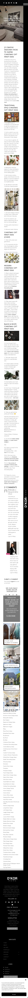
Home (5, 942)
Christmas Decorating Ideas (10, 744)
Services (6, 952)
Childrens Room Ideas (8, 742)
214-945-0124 (13, 915)
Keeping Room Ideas (8, 797)
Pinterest (7, 973)
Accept (14, 994)
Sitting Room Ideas (8, 848)
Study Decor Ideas (8, 850)
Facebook (7, 969)
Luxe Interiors (6, 814)
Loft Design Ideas (7, 810)
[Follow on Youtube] (16, 3)
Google (6, 967)
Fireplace (5, 768)
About (5, 945)
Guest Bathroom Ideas (9, 781)
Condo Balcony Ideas (8, 746)
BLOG (5, 959)
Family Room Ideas (8, 766)
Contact (6, 956)
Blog (4, 729)
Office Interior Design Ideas (10, 839)
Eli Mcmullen (11, 490)
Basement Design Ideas (9, 722)
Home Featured (7, 790)
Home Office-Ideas (8, 795)
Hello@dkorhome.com (13, 913)
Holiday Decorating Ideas (9, 786)
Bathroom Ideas (7, 724)
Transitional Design (8, 856)
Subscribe (12, 928)
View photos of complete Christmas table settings (10, 464)
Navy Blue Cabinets (8, 834)
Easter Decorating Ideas (9, 759)
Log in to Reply (12, 536)
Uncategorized (7, 859)
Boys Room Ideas (7, 731)
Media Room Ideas (8, 823)
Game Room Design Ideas (9, 775)
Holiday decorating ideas (10, 94)
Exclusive (5, 764)
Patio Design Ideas (8, 841)
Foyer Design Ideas (8, 772)
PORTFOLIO (6, 949)
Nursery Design (7, 836)
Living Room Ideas (8, 808)
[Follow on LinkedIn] (6, 3)
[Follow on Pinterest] (11, 3)
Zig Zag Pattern (7, 867)
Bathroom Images (7, 726)
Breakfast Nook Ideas (8, 733)
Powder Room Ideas (8, 845)
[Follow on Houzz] (14, 3)
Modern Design (7, 825)
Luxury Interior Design (8, 816)
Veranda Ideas (7, 861)
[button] (25, 980)
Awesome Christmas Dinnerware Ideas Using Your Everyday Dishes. (11, 458)
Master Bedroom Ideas (9, 821)
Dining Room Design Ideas (9, 757)
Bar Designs (6, 720)
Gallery (6, 947)
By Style (5, 740)
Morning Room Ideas (8, 830)
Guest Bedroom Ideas (8, 784)
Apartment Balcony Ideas (9, 713)
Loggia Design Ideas (8, 812)
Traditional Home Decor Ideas (10, 854)
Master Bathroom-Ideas (9, 819)
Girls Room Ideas (7, 779)
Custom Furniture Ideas (9, 752)
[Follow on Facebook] (4, 3)
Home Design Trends (8, 788)
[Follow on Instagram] (9, 3)
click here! (15, 397)
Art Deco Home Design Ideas (10, 715)
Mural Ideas (6, 832)
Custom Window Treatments (10, 755)
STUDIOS (6, 954)
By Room (5, 737)
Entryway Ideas (7, 761)
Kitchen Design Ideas (8, 805)
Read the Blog (11, 976)
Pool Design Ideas (7, 843)
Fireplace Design (7, 770)
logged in (13, 581)
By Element (6, 735)
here (5, 452)
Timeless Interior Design (9, 852)
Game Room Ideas (8, 777)
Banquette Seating (8, 717)
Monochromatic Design (9, 828)
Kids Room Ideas (7, 799)
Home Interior (6, 793)
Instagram (7, 971)
